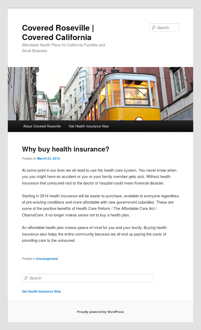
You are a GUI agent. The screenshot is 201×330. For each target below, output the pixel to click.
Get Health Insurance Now (89, 126)
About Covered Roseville (42, 126)
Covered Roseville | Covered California (58, 32)
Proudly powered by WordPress (100, 311)
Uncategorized (47, 258)
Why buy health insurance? (65, 149)
